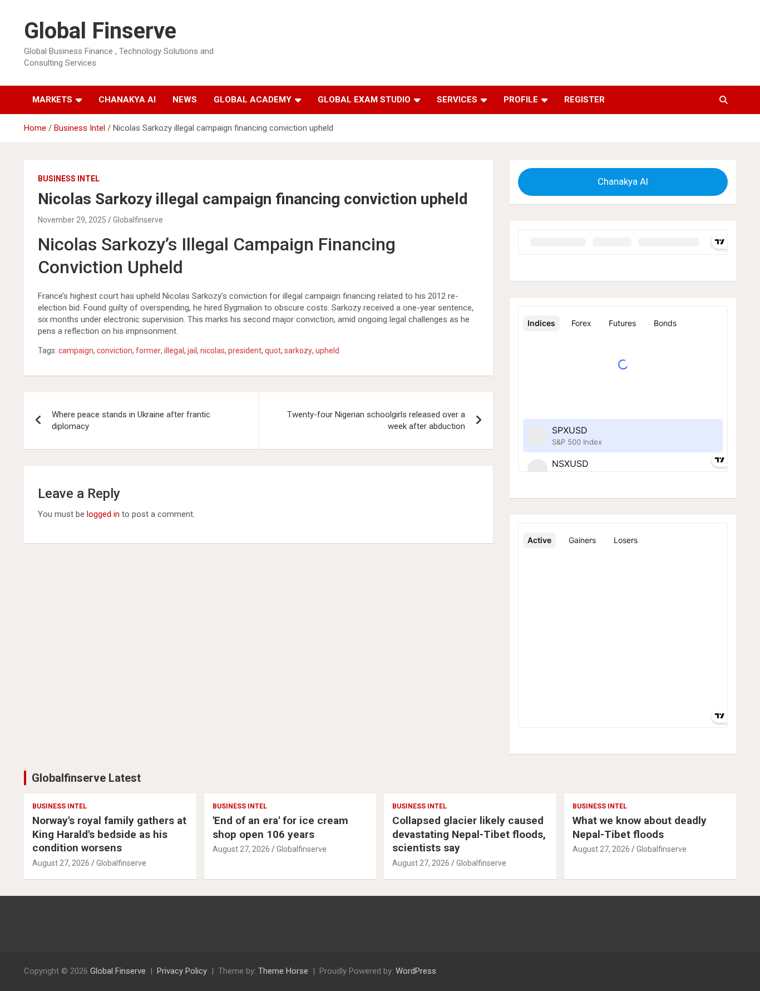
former (148, 350)
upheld (327, 350)
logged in (103, 514)
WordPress (416, 971)
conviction (114, 350)
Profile (521, 100)
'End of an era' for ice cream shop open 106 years (280, 827)
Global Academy (253, 100)
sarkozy (298, 350)
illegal (174, 350)
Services (457, 100)
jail (192, 350)
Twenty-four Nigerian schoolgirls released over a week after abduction (376, 420)
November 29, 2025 (72, 219)
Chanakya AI (127, 100)
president (244, 350)
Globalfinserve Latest (86, 778)
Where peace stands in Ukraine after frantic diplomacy (131, 420)
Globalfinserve (138, 219)
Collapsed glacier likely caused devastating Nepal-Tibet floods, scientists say (469, 834)
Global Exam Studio (364, 100)
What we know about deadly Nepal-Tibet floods (640, 827)
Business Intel (69, 178)
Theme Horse (283, 971)
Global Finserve (100, 31)
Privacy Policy (182, 971)
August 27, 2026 (61, 863)
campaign (75, 350)
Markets (52, 100)
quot (273, 350)
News (184, 100)
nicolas (212, 350)
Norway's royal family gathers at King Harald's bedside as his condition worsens (109, 834)
